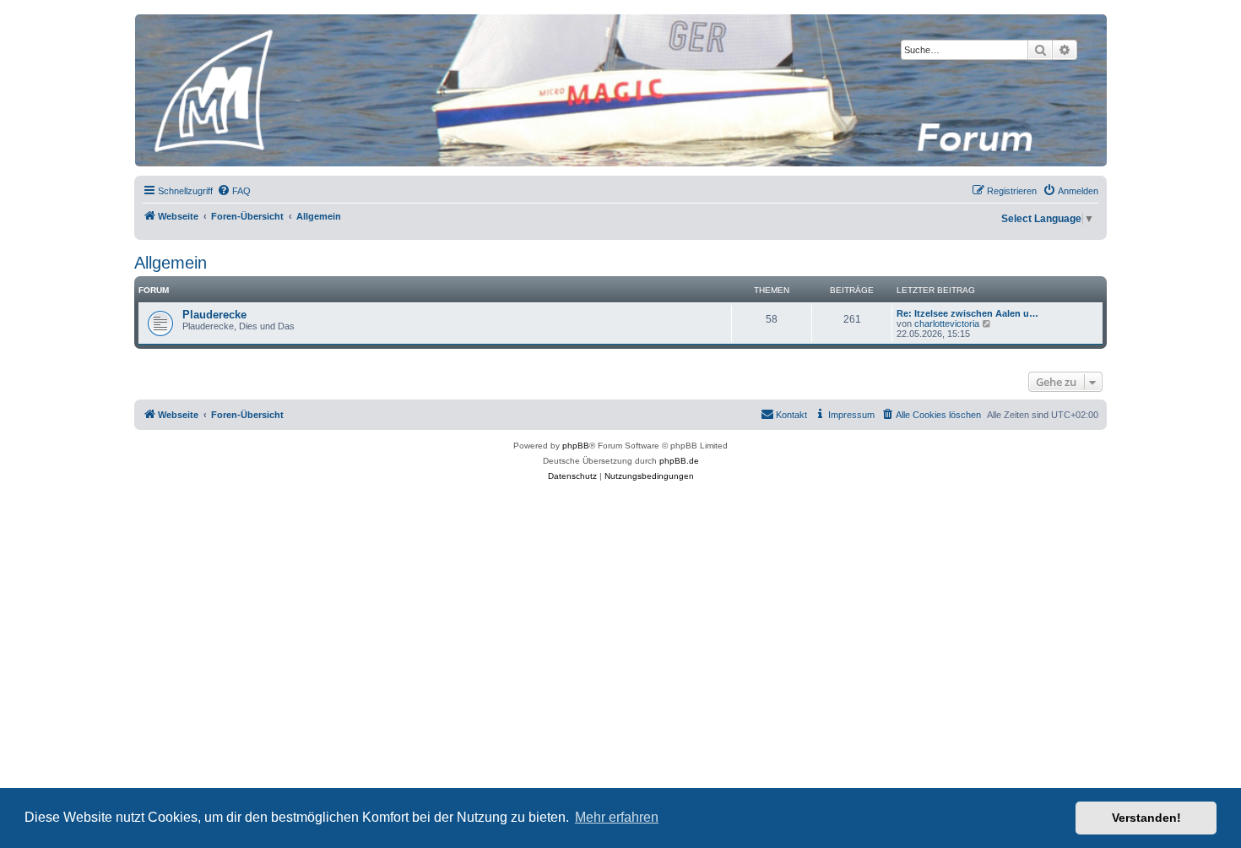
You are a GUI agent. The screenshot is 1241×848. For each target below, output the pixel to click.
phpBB (575, 445)
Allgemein (170, 262)
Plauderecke (214, 314)
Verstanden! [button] (1146, 817)
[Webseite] (620, 90)
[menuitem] (234, 191)
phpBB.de (679, 460)
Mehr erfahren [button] (616, 817)
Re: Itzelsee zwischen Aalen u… (967, 313)
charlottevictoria (946, 323)
